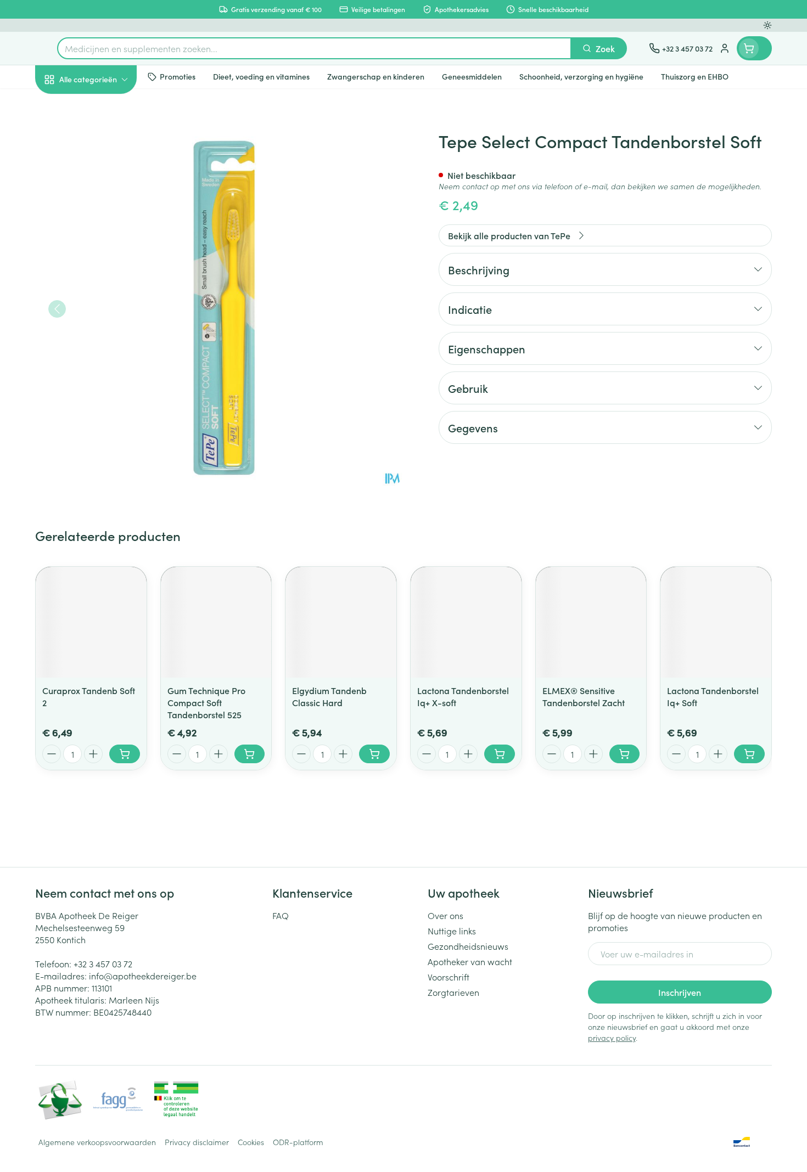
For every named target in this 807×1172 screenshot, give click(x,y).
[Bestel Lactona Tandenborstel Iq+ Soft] (749, 754)
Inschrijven (679, 992)
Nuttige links (452, 931)
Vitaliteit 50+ (105, 252)
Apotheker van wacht (470, 961)
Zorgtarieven (453, 992)
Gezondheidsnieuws (468, 946)
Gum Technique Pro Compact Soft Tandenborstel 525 (206, 702)
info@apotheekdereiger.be (143, 976)
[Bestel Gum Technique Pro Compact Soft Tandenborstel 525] (249, 754)
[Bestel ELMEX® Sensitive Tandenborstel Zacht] (624, 754)
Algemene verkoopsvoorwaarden (97, 1141)
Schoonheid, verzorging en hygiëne (105, 138)
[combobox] (314, 48)
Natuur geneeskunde (105, 283)
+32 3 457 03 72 (103, 963)
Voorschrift (448, 977)
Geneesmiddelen (105, 375)
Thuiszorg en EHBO (105, 314)
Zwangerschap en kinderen (105, 217)
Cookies (251, 1141)
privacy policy (612, 1037)
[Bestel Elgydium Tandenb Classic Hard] (374, 754)
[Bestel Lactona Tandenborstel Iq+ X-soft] (499, 754)
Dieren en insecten (105, 345)
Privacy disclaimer (197, 1141)
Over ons (445, 915)
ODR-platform (298, 1141)
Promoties (64, 105)
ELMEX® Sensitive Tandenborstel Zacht (583, 696)
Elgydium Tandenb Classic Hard (329, 696)
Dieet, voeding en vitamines (105, 178)
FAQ (280, 915)
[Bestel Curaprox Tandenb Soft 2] (124, 754)
